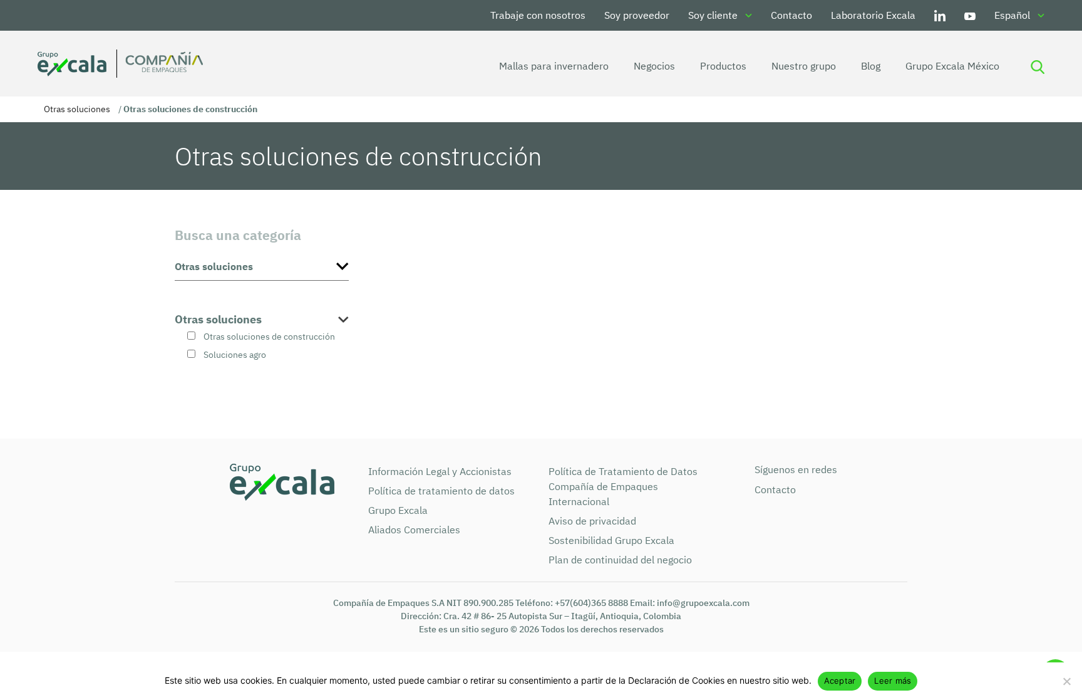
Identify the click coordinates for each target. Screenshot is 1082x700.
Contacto (791, 15)
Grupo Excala (398, 510)
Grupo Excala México (952, 65)
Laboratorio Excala (873, 15)
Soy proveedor (636, 15)
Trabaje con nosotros (537, 15)
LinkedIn (939, 15)
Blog (870, 65)
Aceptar (840, 681)
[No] (1066, 681)
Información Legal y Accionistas (440, 471)
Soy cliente (713, 15)
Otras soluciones (77, 109)
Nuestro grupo (803, 65)
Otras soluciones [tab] (218, 319)
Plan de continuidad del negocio (620, 559)
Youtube (970, 15)
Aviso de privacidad (592, 521)
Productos (723, 65)
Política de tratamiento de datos (441, 490)
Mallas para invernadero (554, 65)
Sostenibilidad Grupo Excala (611, 540)
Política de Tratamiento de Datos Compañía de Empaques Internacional (623, 486)
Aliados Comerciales (414, 529)
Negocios (654, 65)
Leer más (892, 681)
